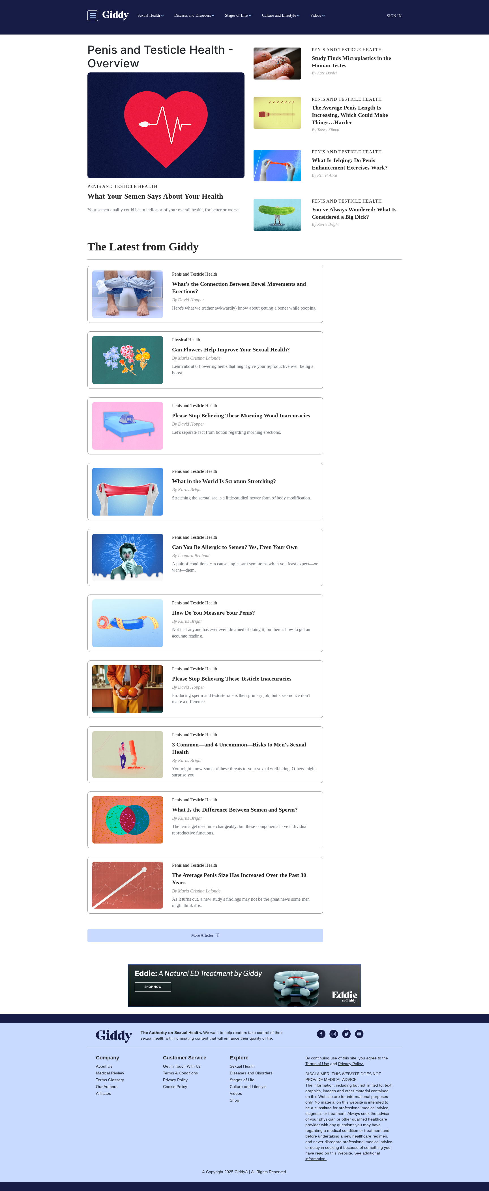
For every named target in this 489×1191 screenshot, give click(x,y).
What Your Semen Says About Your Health (155, 196)
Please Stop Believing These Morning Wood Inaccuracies (241, 415)
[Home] (115, 15)
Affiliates (103, 1093)
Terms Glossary (110, 1080)
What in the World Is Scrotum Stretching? (224, 481)
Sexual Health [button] (149, 15)
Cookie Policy (175, 1086)
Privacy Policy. (351, 1063)
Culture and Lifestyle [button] (279, 15)
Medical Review (110, 1073)
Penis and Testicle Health (122, 186)
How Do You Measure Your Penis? (213, 613)
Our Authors (106, 1086)
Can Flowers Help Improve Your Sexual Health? (231, 349)
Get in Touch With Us (182, 1066)
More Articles (202, 935)
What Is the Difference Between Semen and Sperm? (235, 809)
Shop (234, 1100)
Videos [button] (315, 15)
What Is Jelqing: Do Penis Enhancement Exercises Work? (350, 164)
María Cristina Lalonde (199, 358)
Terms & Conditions (180, 1073)
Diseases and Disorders (251, 1073)
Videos (236, 1093)
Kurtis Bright (328, 224)
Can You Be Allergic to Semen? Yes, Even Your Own (235, 547)
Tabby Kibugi (328, 130)
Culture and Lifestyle (248, 1086)
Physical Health (186, 339)
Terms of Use (317, 1063)
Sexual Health (242, 1066)
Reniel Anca (327, 175)
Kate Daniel (327, 73)
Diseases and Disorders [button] (192, 15)
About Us (104, 1066)
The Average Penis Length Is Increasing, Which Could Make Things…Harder (350, 114)
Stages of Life (242, 1080)
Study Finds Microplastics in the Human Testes (351, 61)
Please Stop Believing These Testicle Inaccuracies (231, 678)
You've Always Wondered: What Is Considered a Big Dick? (354, 213)
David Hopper (191, 299)
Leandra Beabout (193, 555)
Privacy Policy (175, 1080)
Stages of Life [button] (236, 15)
